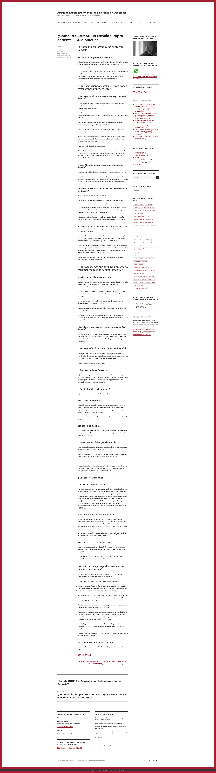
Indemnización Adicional (141, 255)
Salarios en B (152, 276)
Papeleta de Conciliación (141, 261)
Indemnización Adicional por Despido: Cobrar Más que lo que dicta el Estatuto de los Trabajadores (146, 109)
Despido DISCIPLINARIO (142, 161)
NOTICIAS (137, 164)
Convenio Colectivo (139, 219)
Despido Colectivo (139, 225)
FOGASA (148, 240)
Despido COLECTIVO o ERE (143, 159)
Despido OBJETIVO (141, 163)
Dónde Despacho (134, 22)
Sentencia (152, 279)
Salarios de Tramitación (140, 276)
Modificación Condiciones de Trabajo (144, 258)
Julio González (61, 46)
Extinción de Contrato (140, 237)
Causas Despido (138, 207)
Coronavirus (149, 219)
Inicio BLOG (105, 22)
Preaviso (150, 267)
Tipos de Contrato (138, 285)
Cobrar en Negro (138, 210)
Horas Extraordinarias (149, 242)
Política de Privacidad (105, 771)
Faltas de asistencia (139, 240)
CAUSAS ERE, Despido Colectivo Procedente (146, 140)
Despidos (60, 51)
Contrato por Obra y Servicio (141, 216)
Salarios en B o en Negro (140, 279)
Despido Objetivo (139, 228)
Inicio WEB (61, 22)
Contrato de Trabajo (150, 210)
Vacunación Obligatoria (140, 288)
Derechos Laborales (140, 155)
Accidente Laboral (139, 152)
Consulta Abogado (148, 22)
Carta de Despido (62, 53)
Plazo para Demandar (140, 267)
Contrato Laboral (138, 213)
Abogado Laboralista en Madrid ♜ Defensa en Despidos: (91, 12)
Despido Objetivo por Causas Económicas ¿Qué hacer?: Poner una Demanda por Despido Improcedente (146, 125)
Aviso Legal (98, 746)
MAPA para (65, 726)
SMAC (69, 57)
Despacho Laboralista (118, 22)
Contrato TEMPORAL (140, 154)
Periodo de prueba (139, 264)
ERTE (144, 231)
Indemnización (138, 252)
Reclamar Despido (62, 57)
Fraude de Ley (138, 242)
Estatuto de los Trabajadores (141, 234)
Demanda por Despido (63, 55)
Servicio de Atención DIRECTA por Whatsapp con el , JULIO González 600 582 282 (145, 76)
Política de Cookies (108, 746)
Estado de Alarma (153, 231)
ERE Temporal (138, 231)
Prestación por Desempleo (141, 270)
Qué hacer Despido (73, 22)
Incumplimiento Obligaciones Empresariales (142, 249)
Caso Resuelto (149, 204)
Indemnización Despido (91, 22)
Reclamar (153, 270)
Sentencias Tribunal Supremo (142, 282)
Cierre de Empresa (149, 207)
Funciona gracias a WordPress (97, 760)
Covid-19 (136, 222)
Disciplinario (148, 228)
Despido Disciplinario (151, 225)
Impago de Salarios (139, 245)
